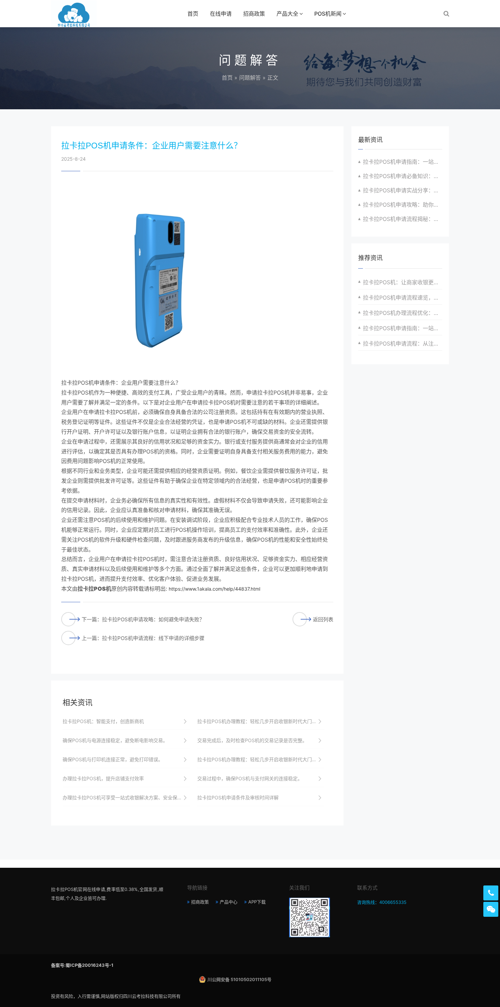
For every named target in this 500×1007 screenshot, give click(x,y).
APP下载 (257, 902)
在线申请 (221, 13)
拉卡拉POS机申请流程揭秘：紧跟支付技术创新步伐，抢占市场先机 (402, 218)
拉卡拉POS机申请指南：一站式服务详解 (402, 328)
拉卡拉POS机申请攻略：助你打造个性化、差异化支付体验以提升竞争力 (402, 204)
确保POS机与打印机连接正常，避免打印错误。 (113, 759)
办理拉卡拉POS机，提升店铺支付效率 (103, 778)
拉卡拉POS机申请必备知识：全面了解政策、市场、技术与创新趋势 (402, 176)
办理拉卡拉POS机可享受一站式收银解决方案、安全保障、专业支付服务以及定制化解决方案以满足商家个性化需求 (126, 797)
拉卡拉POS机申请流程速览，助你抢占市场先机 (402, 297)
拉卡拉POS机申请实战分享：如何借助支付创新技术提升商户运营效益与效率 (402, 190)
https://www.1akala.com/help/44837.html (214, 589)
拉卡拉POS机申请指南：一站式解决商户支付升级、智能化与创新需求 (402, 161)
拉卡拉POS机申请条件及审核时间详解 (238, 797)
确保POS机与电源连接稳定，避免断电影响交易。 (115, 740)
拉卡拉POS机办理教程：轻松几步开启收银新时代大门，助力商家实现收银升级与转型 (260, 721)
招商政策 (254, 13)
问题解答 (250, 77)
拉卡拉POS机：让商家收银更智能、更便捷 (402, 282)
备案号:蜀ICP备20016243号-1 (82, 965)
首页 (192, 13)
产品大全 (287, 13)
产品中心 (228, 902)
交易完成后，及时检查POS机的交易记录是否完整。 (252, 740)
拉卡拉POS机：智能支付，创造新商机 (103, 721)
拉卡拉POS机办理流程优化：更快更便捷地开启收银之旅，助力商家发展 (402, 312)
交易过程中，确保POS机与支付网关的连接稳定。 (249, 778)
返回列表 (323, 619)
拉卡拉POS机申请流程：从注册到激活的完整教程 (402, 343)
